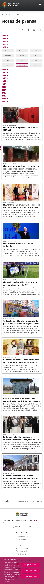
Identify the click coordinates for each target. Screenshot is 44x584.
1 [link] (27, 502)
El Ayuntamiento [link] (10, 15)
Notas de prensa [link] (21, 15)
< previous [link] (22, 502)
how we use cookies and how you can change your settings (12, 577)
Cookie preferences (30, 576)
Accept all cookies (30, 565)
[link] (2, 15)
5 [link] (35, 502)
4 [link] (33, 502)
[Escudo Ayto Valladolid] (18, 514)
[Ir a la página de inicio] (5, 5)
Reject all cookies (30, 570)
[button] (39, 4)
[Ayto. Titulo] (24, 514)
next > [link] (39, 502)
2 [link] (29, 502)
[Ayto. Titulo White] (14, 5)
